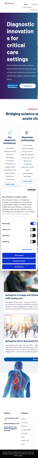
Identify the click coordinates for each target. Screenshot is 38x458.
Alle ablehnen (19, 266)
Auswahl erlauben (19, 261)
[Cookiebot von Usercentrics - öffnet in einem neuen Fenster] (27, 190)
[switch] (33, 229)
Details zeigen (27, 249)
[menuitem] (26, 4)
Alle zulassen (19, 255)
